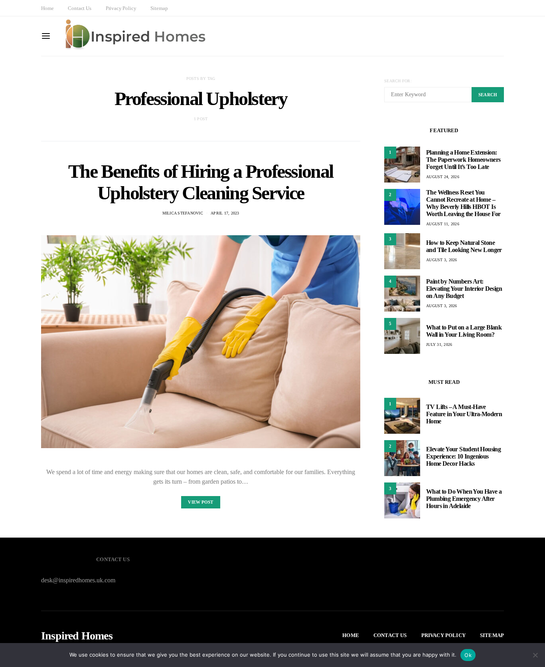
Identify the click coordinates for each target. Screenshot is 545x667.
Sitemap (159, 8)
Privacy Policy (121, 8)
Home (47, 8)
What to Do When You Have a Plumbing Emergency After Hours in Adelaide (464, 498)
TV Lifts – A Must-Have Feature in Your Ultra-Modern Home (464, 414)
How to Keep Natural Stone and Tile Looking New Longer (464, 246)
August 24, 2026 (442, 177)
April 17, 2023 (225, 213)
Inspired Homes (77, 635)
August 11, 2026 (442, 224)
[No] (535, 655)
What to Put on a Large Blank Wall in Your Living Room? (464, 331)
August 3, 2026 (441, 260)
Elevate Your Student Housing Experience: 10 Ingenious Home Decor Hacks (463, 456)
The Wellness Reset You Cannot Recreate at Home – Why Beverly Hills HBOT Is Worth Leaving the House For (463, 203)
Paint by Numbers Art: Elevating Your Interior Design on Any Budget (464, 288)
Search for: (398, 81)
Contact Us (79, 8)
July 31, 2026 (439, 344)
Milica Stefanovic (182, 213)
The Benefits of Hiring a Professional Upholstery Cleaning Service (200, 182)
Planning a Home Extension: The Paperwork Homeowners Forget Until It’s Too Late (463, 159)
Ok (468, 655)
